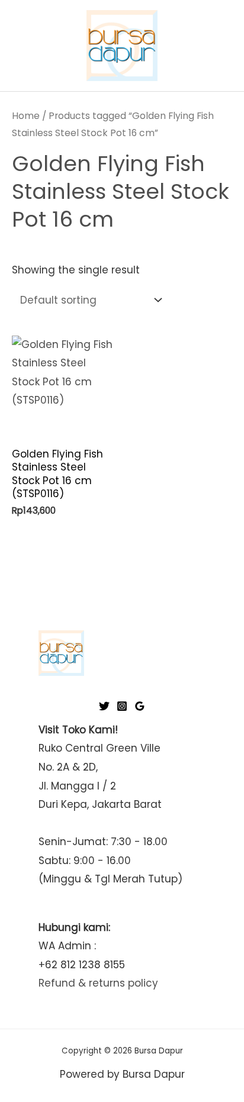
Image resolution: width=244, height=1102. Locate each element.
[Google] (139, 706)
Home (26, 115)
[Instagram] (122, 706)
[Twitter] (104, 706)
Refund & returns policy (98, 983)
